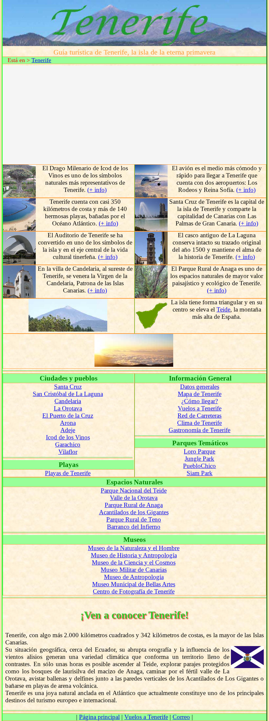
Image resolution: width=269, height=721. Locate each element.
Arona (68, 422)
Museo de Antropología (134, 576)
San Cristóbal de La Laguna (68, 393)
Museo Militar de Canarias (134, 569)
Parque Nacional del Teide (134, 490)
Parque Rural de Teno (133, 519)
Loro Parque (199, 451)
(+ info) (97, 189)
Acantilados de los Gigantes (134, 512)
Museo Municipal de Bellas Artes (133, 584)
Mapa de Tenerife (199, 393)
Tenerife (41, 60)
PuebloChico (199, 465)
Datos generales (199, 386)
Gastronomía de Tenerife (199, 430)
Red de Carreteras (199, 415)
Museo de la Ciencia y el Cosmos (134, 562)
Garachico (67, 444)
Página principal (99, 716)
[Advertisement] (134, 115)
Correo (181, 716)
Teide (223, 309)
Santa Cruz (68, 386)
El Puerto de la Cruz (67, 415)
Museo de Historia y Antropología (134, 555)
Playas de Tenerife (68, 473)
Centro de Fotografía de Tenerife (134, 591)
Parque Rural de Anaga (134, 504)
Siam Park (200, 473)
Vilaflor (67, 451)
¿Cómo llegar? (199, 401)
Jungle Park (199, 458)
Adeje (67, 430)
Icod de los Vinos (68, 437)
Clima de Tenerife (199, 422)
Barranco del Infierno (133, 526)
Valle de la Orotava (133, 497)
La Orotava (68, 408)
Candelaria (67, 401)
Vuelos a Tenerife (199, 408)
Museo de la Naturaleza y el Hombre (133, 548)
